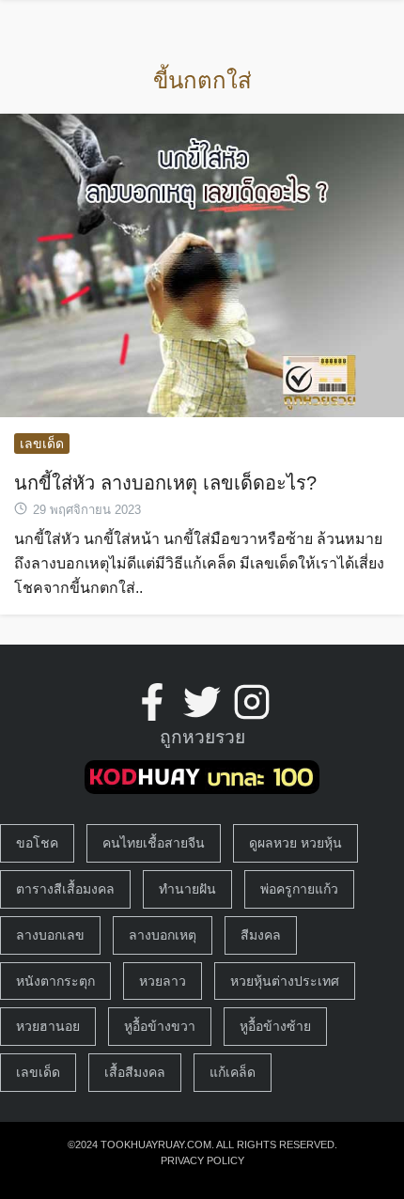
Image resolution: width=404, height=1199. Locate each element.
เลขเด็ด (42, 443)
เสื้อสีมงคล (134, 1072)
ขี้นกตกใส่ (202, 80)
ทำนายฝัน (187, 888)
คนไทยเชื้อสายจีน (153, 842)
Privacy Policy (202, 1160)
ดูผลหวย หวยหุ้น (295, 842)
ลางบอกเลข (50, 934)
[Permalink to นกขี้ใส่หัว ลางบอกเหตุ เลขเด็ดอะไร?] (202, 264)
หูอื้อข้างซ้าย (275, 1026)
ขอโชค (37, 842)
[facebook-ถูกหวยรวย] (152, 701)
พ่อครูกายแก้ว (299, 888)
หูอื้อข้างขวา (159, 1026)
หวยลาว (162, 981)
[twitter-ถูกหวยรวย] (202, 701)
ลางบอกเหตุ (162, 934)
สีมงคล (261, 934)
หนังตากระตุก (55, 981)
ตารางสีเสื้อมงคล (65, 888)
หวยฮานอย (48, 1026)
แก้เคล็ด (233, 1072)
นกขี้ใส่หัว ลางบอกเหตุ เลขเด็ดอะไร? (165, 483)
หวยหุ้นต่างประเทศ (284, 981)
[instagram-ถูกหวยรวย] (251, 701)
